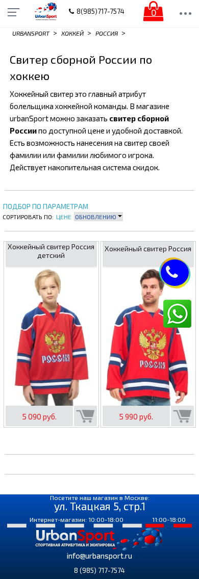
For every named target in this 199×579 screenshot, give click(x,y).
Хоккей (72, 33)
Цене (63, 216)
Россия (106, 33)
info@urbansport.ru (99, 555)
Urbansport (30, 33)
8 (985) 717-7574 (99, 570)
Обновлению (96, 216)
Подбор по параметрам (45, 206)
